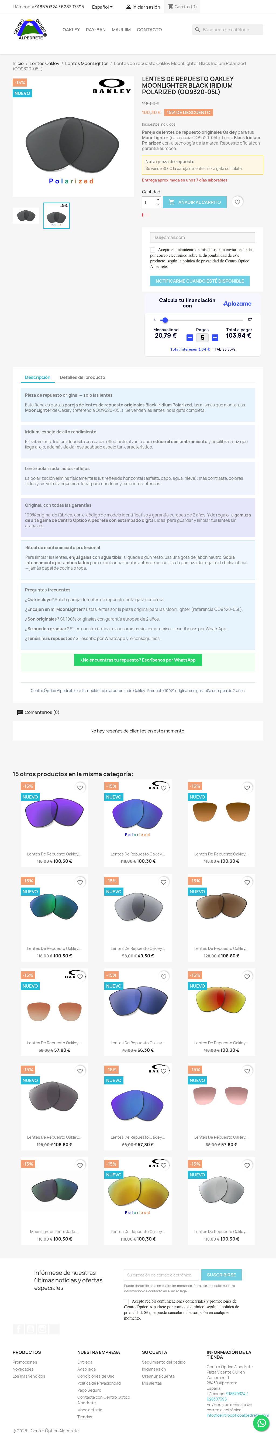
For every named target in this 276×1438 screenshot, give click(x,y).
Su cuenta (154, 1352)
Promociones (25, 1362)
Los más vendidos (29, 1376)
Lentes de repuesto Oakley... (54, 854)
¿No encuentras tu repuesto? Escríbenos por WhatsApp (138, 660)
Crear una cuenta (158, 1376)
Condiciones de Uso (96, 1376)
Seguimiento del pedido (164, 1362)
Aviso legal (86, 1369)
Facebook (18, 1329)
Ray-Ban (96, 30)
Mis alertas (152, 1383)
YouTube (30, 1329)
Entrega (84, 1362)
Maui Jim (121, 30)
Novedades (23, 1369)
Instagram (42, 1329)
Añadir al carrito (194, 202)
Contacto (149, 30)
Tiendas (84, 1416)
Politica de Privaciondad (99, 1383)
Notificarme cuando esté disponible (200, 281)
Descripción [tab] (37, 377)
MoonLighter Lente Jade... (54, 1231)
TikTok (54, 1329)
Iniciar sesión (154, 1369)
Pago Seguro (89, 1390)
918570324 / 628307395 (59, 7)
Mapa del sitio (89, 1409)
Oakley (71, 30)
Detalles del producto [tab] (82, 377)
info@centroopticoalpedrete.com (238, 1415)
